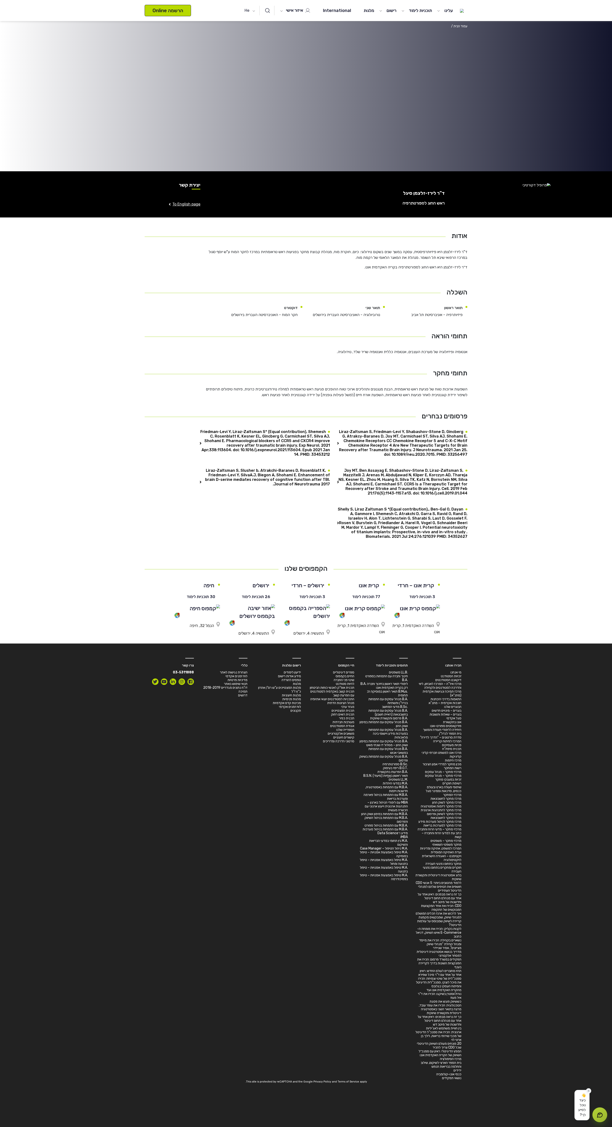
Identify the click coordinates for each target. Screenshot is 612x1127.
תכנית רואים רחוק (342, 714)
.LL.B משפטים (398, 672)
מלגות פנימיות (291, 699)
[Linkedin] (173, 681)
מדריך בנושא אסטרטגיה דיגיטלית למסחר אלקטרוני (439, 954)
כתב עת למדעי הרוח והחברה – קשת (441, 835)
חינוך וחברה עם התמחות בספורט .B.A (386, 678)
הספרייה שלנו (345, 730)
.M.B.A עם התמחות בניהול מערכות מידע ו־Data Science (385, 831)
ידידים (457, 1070)
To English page (186, 204)
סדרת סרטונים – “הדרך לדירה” (440, 737)
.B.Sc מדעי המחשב (395, 707)
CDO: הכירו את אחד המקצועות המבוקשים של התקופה (441, 908)
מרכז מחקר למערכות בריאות (442, 825)
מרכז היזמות (453, 760)
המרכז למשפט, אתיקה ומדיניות (440, 848)
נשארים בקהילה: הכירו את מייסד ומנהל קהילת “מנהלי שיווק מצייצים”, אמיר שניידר (440, 944)
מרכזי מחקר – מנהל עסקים (443, 772)
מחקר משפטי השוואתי (446, 845)
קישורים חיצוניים (343, 737)
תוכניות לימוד (420, 10)
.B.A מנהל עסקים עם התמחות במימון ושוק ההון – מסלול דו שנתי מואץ (384, 743)
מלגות (369, 10)
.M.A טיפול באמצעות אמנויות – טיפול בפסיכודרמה (384, 877)
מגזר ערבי (347, 707)
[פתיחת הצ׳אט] (599, 1114)
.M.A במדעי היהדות (395, 783)
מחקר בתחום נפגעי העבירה (443, 864)
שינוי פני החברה (344, 680)
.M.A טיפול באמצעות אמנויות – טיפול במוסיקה (384, 854)
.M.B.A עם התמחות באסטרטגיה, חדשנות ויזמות (386, 789)
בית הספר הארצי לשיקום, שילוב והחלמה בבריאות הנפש (441, 1065)
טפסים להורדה (291, 680)
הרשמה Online (168, 10)
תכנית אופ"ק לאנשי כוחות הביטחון (332, 688)
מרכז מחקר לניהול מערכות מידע (439, 822)
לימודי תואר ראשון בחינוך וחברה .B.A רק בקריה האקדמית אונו (384, 686)
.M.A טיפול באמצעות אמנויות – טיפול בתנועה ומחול (384, 862)
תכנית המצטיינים (343, 711)
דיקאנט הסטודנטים (448, 680)
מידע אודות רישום (289, 676)
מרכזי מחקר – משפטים (446, 841)
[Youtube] (164, 681)
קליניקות (455, 757)
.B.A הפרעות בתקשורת (392, 772)
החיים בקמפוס (345, 676)
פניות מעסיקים (451, 745)
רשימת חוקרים (452, 783)
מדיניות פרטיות (237, 680)
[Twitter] (155, 681)
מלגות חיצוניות (291, 695)
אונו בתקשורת (452, 722)
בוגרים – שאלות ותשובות (445, 714)
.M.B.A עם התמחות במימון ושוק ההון (384, 814)
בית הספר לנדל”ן (450, 734)
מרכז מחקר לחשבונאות (446, 799)
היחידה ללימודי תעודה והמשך (442, 730)
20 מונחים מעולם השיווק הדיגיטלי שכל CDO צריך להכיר (439, 1045)
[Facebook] (190, 681)
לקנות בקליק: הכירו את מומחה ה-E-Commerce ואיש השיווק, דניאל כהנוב (438, 932)
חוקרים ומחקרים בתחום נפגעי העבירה (442, 869)
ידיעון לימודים (292, 672)
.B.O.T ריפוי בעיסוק (395, 768)
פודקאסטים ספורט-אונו (445, 726)
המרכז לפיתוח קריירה (447, 741)
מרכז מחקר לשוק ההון (446, 802)
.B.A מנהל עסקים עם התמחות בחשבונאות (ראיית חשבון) (388, 712)
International (337, 10)
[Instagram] (182, 681)
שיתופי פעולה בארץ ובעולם (444, 787)
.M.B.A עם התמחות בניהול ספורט (386, 825)
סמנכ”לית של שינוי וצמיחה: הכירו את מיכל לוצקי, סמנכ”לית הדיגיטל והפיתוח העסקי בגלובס (438, 982)
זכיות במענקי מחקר (448, 779)
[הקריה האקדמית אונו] (462, 10)
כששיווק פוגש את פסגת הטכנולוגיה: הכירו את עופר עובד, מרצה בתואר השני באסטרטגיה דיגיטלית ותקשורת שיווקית (440, 1007)
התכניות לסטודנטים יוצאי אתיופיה (332, 699)
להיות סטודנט (345, 684)
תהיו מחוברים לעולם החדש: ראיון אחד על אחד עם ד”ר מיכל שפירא (439, 973)
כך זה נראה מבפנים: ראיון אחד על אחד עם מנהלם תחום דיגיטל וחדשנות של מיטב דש (439, 898)
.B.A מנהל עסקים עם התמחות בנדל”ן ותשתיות (388, 701)
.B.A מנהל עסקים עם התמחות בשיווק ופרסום (383, 758)
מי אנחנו (455, 672)
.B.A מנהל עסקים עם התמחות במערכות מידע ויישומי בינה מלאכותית (388, 733)
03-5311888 (183, 672)
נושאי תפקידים (451, 1078)
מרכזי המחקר (452, 795)
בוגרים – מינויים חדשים (446, 711)
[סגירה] (588, 1091)
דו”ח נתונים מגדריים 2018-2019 (225, 688)
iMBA (404, 837)
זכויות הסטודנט (451, 676)
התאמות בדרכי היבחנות (446, 699)
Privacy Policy (322, 1081)
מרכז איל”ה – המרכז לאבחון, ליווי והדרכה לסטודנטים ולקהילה (440, 686)
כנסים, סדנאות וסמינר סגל (443, 791)
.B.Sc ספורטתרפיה (395, 764)
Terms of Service (348, 1081)
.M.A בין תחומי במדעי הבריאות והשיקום (388, 843)
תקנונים (295, 711)
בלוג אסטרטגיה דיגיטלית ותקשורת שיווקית (438, 877)
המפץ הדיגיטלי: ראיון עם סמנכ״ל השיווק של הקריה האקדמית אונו (440, 1053)
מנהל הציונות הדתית (340, 703)
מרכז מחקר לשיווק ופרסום (444, 814)
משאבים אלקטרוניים (341, 734)
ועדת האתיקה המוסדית (446, 852)
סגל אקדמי (453, 718)
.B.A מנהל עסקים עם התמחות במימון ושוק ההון (384, 724)
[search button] (267, 10)
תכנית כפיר (346, 718)
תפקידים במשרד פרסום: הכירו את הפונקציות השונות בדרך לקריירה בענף (439, 963)
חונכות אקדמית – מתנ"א (445, 703)
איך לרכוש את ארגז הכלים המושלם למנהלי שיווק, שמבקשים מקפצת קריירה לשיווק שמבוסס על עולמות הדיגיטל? (438, 919)
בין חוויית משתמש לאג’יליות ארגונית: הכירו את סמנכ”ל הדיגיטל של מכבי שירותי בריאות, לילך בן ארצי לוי (438, 1034)
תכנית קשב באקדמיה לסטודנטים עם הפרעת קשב (332, 693)
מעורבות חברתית (343, 722)
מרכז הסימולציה (450, 1059)
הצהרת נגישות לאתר (233, 672)
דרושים (242, 695)
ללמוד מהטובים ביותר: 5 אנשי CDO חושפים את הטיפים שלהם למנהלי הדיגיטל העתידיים (438, 887)
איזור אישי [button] (295, 10)
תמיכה (243, 691)
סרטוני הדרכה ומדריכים (338, 741)
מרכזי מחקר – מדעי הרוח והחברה (439, 829)
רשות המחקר (452, 768)
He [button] (247, 10)
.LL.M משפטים (398, 779)
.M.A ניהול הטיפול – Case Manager (384, 848)
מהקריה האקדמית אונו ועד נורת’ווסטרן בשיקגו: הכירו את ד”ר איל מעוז (439, 994)
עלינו (448, 10)
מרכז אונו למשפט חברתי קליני (441, 753)
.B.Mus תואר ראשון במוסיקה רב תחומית (387, 693)
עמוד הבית (460, 26)
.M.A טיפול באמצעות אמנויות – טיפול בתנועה (384, 869)
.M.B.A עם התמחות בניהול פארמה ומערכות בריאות (386, 797)
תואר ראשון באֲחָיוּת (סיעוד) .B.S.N (385, 776)
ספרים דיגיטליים (343, 672)
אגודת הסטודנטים (342, 726)
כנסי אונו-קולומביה (448, 1074)
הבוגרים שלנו (452, 707)
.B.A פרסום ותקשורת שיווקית (389, 718)
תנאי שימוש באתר (235, 684)
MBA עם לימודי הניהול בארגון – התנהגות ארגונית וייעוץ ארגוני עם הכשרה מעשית (386, 806)
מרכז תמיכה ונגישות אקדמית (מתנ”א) (442, 693)
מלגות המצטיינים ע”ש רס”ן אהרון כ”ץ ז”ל (279, 690)
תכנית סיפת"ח (451, 749)
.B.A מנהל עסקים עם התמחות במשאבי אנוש (388, 751)
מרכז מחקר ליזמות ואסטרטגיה (441, 806)
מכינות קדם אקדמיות (287, 703)
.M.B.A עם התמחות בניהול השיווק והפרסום (386, 820)
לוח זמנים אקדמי (290, 707)
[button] (582, 1105)
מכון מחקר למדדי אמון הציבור (442, 764)
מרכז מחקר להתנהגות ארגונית (441, 810)
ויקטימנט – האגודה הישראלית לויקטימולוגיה (441, 858)
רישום (391, 10)
